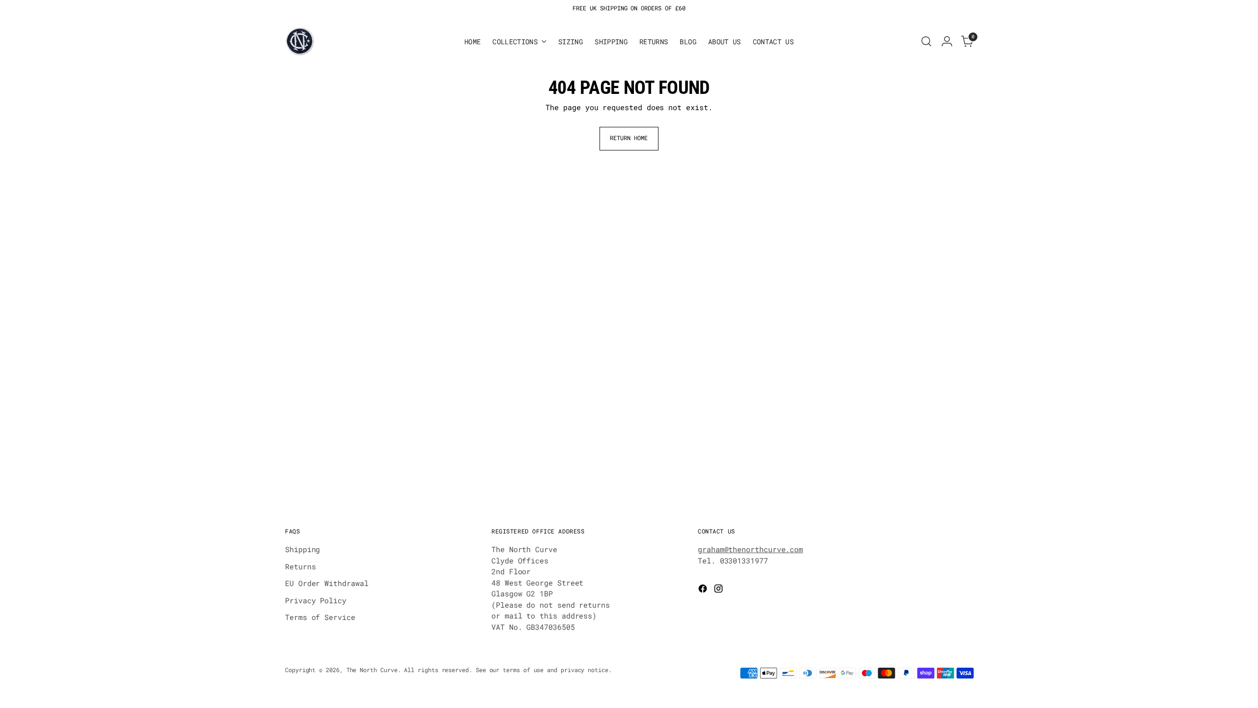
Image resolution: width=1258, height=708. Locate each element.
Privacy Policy (315, 600)
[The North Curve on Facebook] (704, 590)
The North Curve (372, 670)
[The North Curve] (299, 41)
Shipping (302, 549)
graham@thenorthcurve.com (750, 549)
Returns (300, 566)
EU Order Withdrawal (327, 583)
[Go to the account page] (947, 41)
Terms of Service (320, 617)
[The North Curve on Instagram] (719, 590)
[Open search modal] (926, 41)
